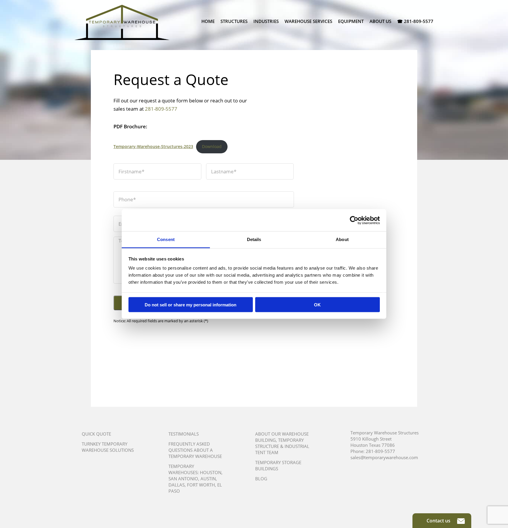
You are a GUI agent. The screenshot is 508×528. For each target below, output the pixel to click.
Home (208, 21)
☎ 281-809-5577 (415, 21)
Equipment (351, 21)
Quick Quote (96, 434)
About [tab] (342, 239)
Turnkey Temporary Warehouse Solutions (108, 447)
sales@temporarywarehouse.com (384, 457)
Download (212, 146)
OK (317, 304)
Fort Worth (201, 485)
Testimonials (183, 434)
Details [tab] (254, 239)
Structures (234, 21)
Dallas (176, 485)
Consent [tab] (166, 239)
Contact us (439, 520)
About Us (380, 21)
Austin (208, 478)
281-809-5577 (161, 108)
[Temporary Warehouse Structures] (122, 22)
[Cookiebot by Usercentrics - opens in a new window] (354, 220)
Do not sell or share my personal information (190, 304)
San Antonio (183, 478)
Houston (210, 472)
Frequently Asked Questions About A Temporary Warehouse (195, 450)
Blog (261, 478)
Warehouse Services (308, 21)
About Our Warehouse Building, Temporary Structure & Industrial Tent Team (282, 443)
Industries (266, 21)
